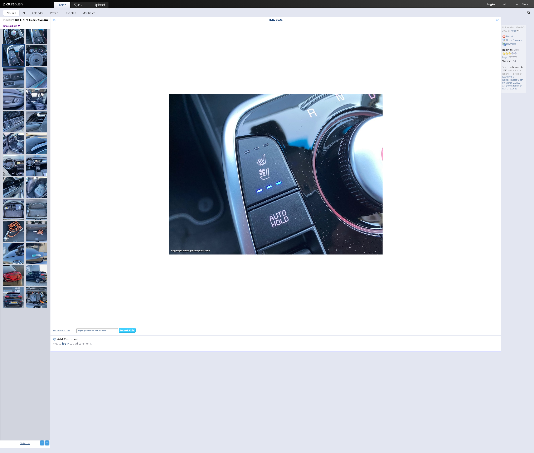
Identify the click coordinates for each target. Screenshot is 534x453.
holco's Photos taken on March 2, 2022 (512, 81)
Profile (54, 13)
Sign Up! (80, 4)
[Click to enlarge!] (276, 174)
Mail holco (89, 13)
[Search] (528, 12)
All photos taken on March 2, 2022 (512, 87)
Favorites (70, 13)
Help (504, 4)
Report (509, 36)
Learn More (521, 4)
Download (511, 43)
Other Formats (513, 40)
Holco (62, 5)
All (24, 13)
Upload (99, 4)
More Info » (508, 76)
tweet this (127, 330)
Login (491, 4)
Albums (11, 13)
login (65, 343)
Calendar (37, 13)
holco (513, 30)
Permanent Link (61, 330)
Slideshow (25, 443)
